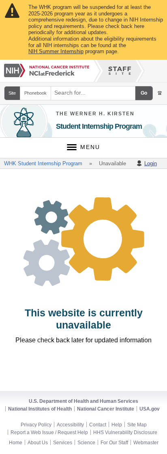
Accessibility (70, 424)
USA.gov (149, 408)
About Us (38, 442)
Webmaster (145, 442)
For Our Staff (114, 442)
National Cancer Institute (105, 408)
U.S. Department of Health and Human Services (83, 401)
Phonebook (35, 93)
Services (62, 442)
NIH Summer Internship (56, 51)
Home (15, 442)
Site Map (137, 424)
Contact (97, 424)
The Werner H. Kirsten (95, 113)
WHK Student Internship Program (43, 163)
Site (12, 93)
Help (116, 424)
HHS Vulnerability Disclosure (125, 432)
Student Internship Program (99, 126)
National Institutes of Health (40, 408)
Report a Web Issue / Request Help (49, 432)
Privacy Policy (36, 424)
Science (86, 442)
